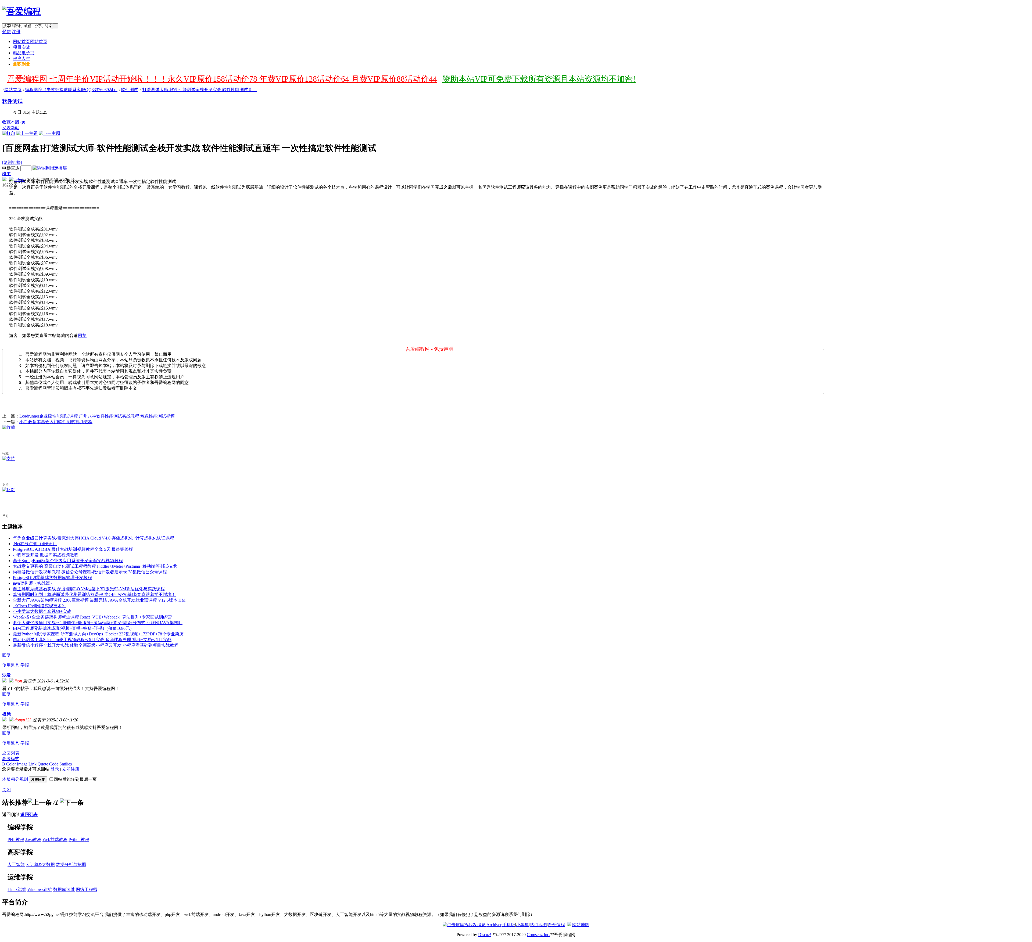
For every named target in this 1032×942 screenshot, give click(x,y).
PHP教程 (16, 839)
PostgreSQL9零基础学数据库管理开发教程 (52, 577)
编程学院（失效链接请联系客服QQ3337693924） (71, 89)
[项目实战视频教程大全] (21, 11)
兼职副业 (21, 64)
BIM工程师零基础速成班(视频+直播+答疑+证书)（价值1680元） (73, 628)
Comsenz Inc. (538, 934)
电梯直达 (10, 168)
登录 (55, 769)
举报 (24, 665)
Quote (43, 764)
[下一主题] (49, 133)
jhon (18, 681)
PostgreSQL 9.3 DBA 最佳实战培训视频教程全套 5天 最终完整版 (73, 549)
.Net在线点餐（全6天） (35, 543)
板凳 (6, 714)
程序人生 (21, 58)
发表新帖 (10, 127)
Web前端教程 (54, 839)
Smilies (65, 764)
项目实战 (21, 47)
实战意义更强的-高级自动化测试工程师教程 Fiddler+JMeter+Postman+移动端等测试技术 (95, 566)
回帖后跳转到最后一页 (75, 779)
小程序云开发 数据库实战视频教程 (45, 555)
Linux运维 (17, 889)
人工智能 (16, 864)
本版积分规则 (15, 779)
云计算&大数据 (40, 864)
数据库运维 (64, 889)
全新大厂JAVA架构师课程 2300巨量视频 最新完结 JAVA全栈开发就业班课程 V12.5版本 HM (99, 600)
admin (20, 179)
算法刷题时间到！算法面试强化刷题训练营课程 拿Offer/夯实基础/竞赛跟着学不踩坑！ (94, 594)
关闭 (6, 790)
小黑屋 (522, 924)
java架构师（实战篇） (33, 583)
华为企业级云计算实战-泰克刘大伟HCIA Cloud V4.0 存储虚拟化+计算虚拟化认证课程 (93, 538)
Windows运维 (39, 889)
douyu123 (23, 720)
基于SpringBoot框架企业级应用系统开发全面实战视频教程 (68, 560)
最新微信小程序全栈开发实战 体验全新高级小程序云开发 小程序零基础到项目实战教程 (95, 645)
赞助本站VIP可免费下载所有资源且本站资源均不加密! (539, 78)
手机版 (508, 924)
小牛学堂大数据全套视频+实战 (42, 611)
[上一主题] (27, 133)
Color (11, 764)
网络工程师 (86, 889)
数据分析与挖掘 (71, 864)
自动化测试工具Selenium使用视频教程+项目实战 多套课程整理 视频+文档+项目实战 (92, 639)
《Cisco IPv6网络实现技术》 (39, 605)
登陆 (6, 31)
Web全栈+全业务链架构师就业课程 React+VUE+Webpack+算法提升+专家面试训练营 (92, 617)
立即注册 (70, 769)
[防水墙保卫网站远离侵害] (569, 924)
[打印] (8, 133)
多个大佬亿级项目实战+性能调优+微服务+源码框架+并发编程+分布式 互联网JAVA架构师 (97, 622)
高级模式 (10, 758)
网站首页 (30, 41)
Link (32, 764)
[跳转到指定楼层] (50, 168)
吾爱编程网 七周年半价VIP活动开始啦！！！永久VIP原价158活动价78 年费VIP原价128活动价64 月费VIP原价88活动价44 (222, 78)
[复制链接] (12, 162)
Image (22, 764)
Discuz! (484, 934)
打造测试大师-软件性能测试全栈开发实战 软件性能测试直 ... (199, 89)
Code (53, 764)
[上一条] (40, 802)
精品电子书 (23, 53)
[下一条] (72, 802)
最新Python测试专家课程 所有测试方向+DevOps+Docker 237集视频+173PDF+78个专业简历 (98, 634)
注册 (16, 31)
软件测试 (129, 89)
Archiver (493, 924)
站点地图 (538, 924)
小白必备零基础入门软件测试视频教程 (55, 421)
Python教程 (79, 839)
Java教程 (33, 839)
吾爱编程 (556, 924)
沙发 (6, 675)
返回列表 (10, 753)
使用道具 (10, 665)
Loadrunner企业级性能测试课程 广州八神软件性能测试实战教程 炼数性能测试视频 (97, 416)
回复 (82, 335)
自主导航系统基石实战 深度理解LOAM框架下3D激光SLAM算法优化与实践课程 (89, 589)
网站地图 (580, 924)
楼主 (6, 173)
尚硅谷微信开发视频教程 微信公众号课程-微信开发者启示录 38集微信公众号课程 (90, 572)
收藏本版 (13, 122)
